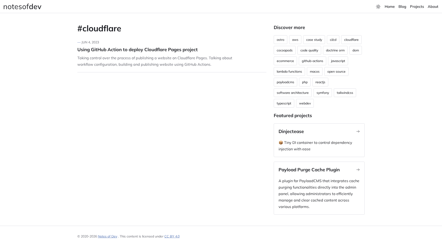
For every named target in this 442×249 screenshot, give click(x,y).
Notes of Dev (107, 236)
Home (390, 6)
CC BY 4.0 (172, 236)
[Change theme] (378, 6)
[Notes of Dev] (22, 6)
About (433, 6)
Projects (417, 6)
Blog (402, 6)
